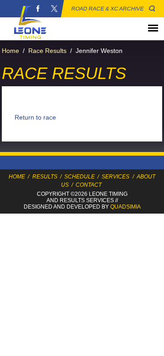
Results (44, 176)
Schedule (79, 176)
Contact (89, 185)
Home (10, 50)
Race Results (47, 50)
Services (115, 176)
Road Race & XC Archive (107, 8)
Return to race (35, 117)
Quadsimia (125, 207)
